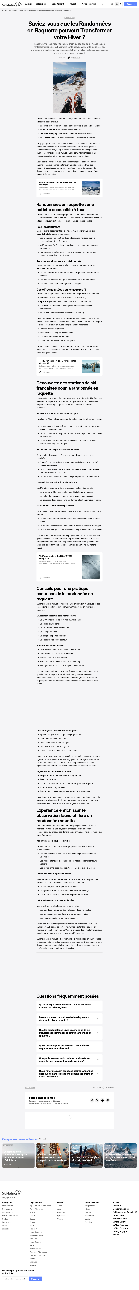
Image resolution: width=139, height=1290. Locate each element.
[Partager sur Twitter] (97, 1100)
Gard (32, 1225)
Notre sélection (89, 4)
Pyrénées (61, 1215)
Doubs (32, 1219)
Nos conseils (13, 10)
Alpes (59, 1206)
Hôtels (87, 1209)
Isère (32, 1245)
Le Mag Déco (118, 1215)
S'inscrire (117, 1205)
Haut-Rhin (33, 1239)
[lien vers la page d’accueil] (12, 4)
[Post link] (18, 1155)
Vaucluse (33, 1262)
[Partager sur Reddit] (102, 1100)
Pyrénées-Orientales (38, 1255)
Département (58, 4)
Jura (59, 1209)
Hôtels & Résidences (10, 1215)
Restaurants (6, 1222)
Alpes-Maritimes (36, 1209)
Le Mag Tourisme (120, 1228)
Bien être (5, 1229)
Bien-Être (88, 1222)
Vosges (33, 1265)
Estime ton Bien (120, 1218)
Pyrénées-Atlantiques (38, 1252)
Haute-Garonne (36, 1232)
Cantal (32, 1215)
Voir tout (42, 1139)
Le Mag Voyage (120, 1231)
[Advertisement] (69, 707)
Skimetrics (76, 58)
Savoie (32, 1259)
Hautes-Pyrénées (36, 1235)
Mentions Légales (121, 1209)
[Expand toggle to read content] (98, 1006)
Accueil (28, 4)
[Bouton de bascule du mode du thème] (119, 4)
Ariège (32, 1212)
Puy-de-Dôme (35, 1249)
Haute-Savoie (35, 1242)
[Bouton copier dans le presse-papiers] (107, 1100)
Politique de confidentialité (125, 1212)
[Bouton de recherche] (112, 4)
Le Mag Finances (120, 1225)
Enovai (116, 1234)
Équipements (7, 1212)
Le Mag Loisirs (119, 1222)
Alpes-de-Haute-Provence (40, 1206)
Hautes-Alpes (35, 1229)
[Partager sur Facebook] (92, 1100)
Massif (73, 4)
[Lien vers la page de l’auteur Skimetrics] (68, 57)
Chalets (5, 1219)
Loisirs (4, 1225)
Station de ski (7, 1206)
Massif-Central (63, 1212)
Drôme (32, 1222)
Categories (41, 4)
